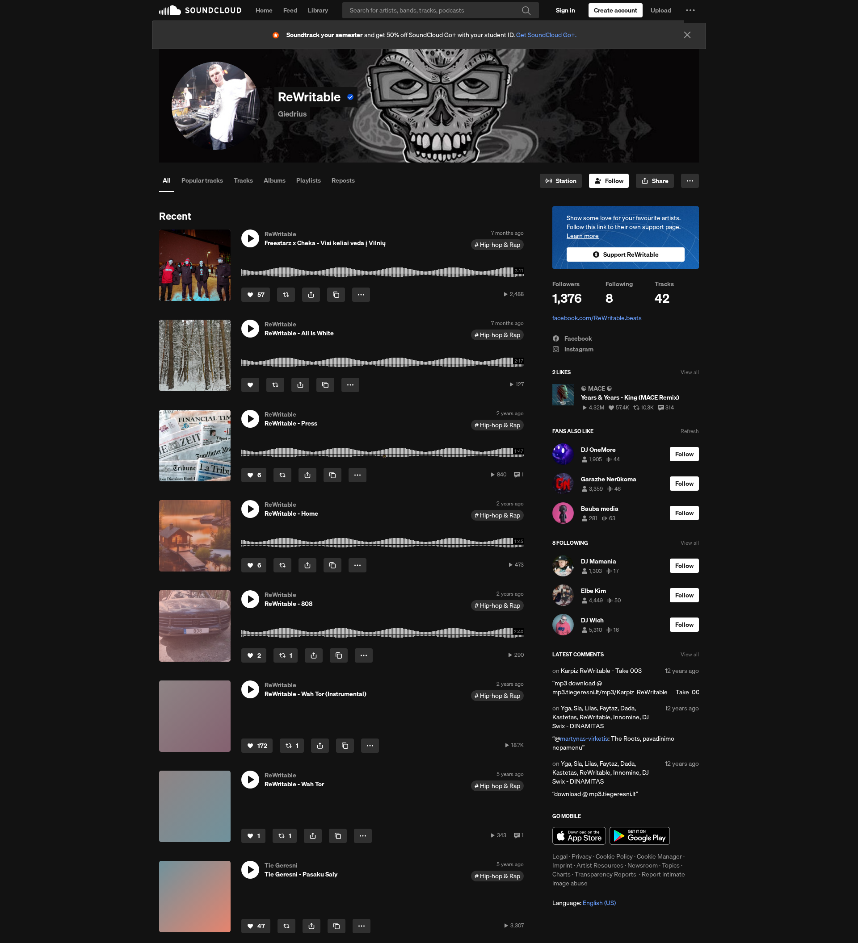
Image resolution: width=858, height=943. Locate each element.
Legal (560, 856)
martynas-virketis (584, 738)
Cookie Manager (659, 856)
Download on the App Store (579, 836)
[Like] (250, 385)
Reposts (343, 180)
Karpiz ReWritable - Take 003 (601, 671)
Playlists (308, 180)
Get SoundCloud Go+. (546, 35)
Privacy (582, 856)
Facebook (577, 338)
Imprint (562, 865)
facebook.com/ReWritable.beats (597, 318)
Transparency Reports (605, 874)
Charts (561, 874)
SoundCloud (200, 10)
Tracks (243, 180)
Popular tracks (202, 180)
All (167, 180)
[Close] (687, 35)
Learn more (583, 236)
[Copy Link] (336, 295)
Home (264, 10)
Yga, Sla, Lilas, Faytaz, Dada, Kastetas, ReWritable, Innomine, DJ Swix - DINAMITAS (600, 717)
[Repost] (286, 295)
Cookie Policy (614, 856)
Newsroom (642, 865)
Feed (290, 10)
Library (318, 10)
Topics (671, 865)
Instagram (578, 349)
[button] (690, 10)
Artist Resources (599, 865)
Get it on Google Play (640, 836)
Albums (275, 180)
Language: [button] (584, 903)
